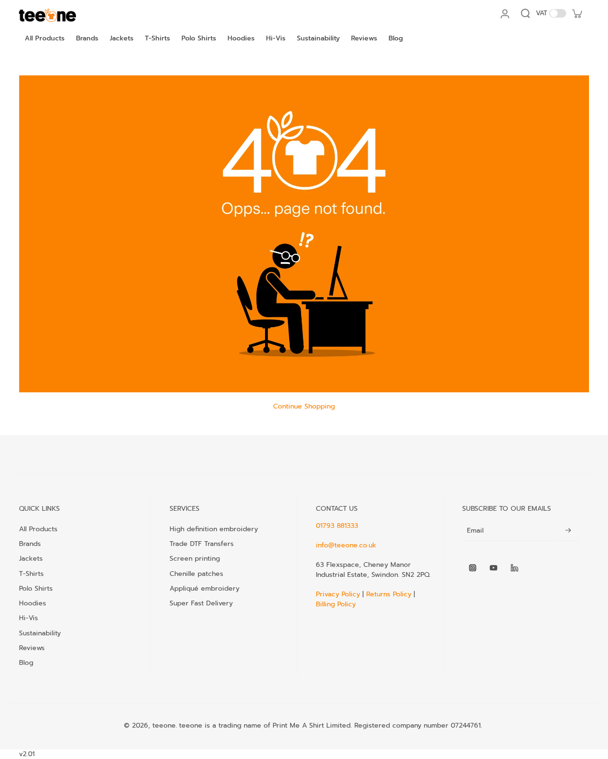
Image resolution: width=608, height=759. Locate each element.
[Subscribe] (568, 531)
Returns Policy (388, 594)
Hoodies (32, 603)
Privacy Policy (339, 594)
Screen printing (195, 558)
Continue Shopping (304, 406)
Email (475, 530)
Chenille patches (196, 573)
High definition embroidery (214, 529)
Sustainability (40, 633)
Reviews (32, 647)
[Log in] (504, 13)
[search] (525, 13)
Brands (30, 543)
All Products (38, 529)
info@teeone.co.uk (346, 545)
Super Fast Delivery (201, 603)
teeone (164, 725)
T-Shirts (31, 573)
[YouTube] (493, 567)
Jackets (31, 558)
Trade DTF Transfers (202, 543)
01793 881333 (337, 526)
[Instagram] (472, 567)
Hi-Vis (28, 618)
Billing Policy (336, 604)
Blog (26, 662)
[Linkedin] (514, 567)
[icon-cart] (576, 13)
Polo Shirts (36, 588)
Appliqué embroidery (204, 588)
